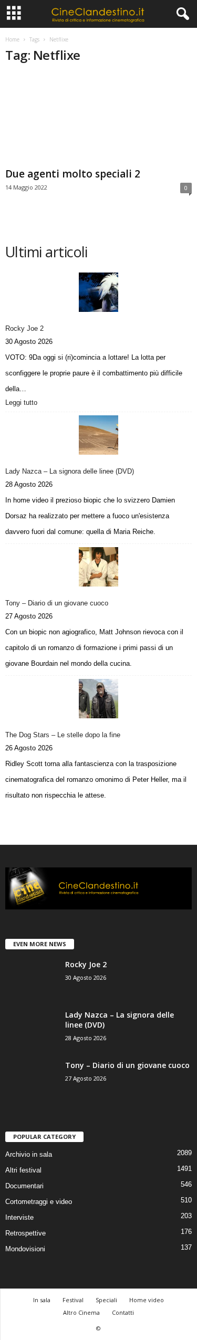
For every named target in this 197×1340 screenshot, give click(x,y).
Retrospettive (25, 1233)
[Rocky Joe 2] (98, 292)
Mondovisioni (25, 1249)
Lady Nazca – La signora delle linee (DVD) (69, 471)
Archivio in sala (28, 1154)
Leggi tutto (23, 403)
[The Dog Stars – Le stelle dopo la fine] (98, 698)
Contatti (123, 1312)
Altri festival (23, 1170)
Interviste (19, 1217)
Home (12, 39)
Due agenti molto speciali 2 (72, 174)
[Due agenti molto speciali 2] (98, 118)
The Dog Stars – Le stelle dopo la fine (62, 735)
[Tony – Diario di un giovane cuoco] (98, 567)
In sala (41, 1300)
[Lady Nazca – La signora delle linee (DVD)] (98, 435)
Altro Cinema (81, 1312)
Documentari (24, 1186)
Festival (73, 1300)
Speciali (106, 1300)
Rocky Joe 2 (24, 328)
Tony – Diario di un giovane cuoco (56, 603)
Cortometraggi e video (38, 1202)
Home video (146, 1300)
